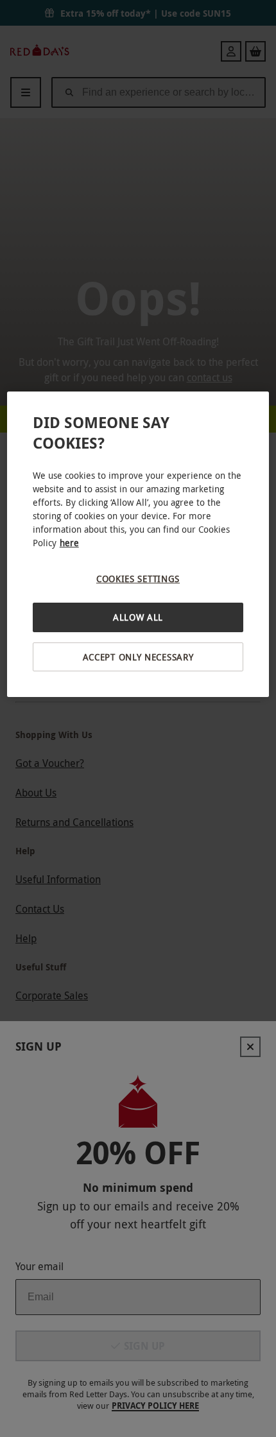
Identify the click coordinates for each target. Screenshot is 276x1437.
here (69, 543)
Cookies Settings (138, 578)
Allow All (138, 617)
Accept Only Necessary (138, 657)
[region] (138, 545)
